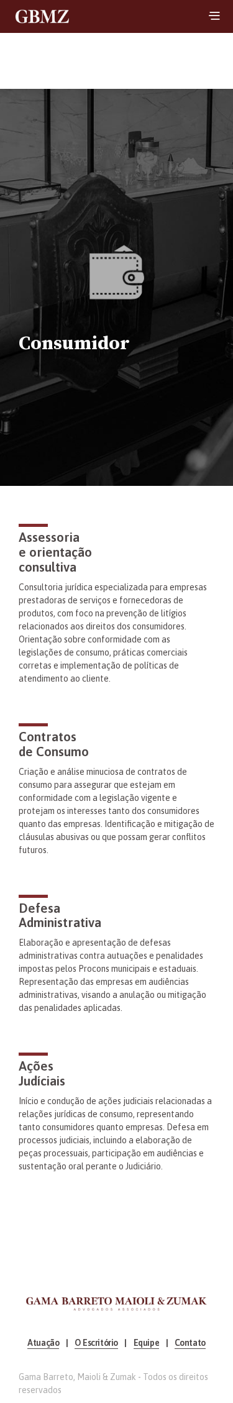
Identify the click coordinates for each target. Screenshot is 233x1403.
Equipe (147, 1343)
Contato (190, 1343)
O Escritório (96, 1343)
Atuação (43, 1343)
